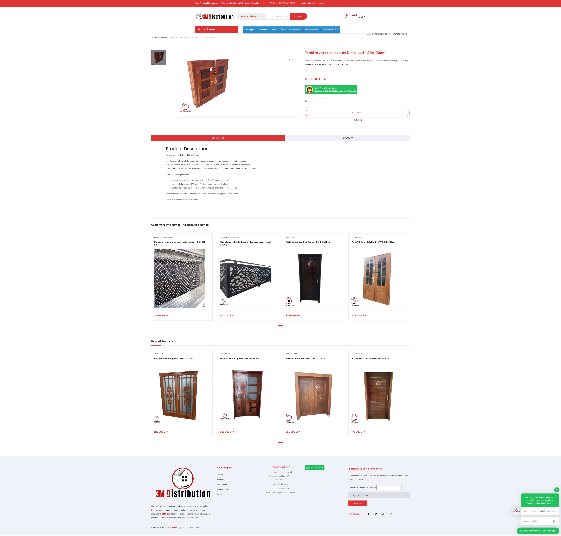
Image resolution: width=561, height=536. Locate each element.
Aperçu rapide (181, 303)
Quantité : (309, 101)
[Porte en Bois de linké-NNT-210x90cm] (379, 395)
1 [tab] (280, 325)
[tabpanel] (182, 279)
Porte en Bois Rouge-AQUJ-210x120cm (173, 358)
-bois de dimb (160, 38)
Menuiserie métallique (164, 237)
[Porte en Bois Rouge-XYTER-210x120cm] (247, 395)
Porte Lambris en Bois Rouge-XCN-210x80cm (308, 242)
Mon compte (222, 489)
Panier (219, 494)
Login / (356, 3)
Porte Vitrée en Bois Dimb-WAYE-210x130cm (373, 242)
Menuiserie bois (381, 34)
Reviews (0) (347, 138)
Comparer (357, 120)
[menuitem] (249, 29)
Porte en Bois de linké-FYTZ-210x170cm (305, 358)
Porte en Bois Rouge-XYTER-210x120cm (239, 358)
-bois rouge (291, 237)
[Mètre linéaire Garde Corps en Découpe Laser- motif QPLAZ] (247, 278)
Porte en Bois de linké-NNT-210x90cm (370, 358)
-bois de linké (291, 354)
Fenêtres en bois (399, 34)
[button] (353, 17)
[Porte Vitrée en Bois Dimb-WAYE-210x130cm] (379, 278)
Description (218, 138)
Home (369, 34)
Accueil (220, 474)
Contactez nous (316, 467)
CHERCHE (299, 16)
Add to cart (357, 113)
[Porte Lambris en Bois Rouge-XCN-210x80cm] (313, 278)
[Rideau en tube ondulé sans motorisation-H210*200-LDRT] (181, 278)
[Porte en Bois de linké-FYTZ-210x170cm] (313, 395)
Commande (222, 484)
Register (363, 3)
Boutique (220, 479)
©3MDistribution (172, 527)
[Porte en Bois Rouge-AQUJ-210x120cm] (181, 395)
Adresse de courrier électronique (362, 487)
